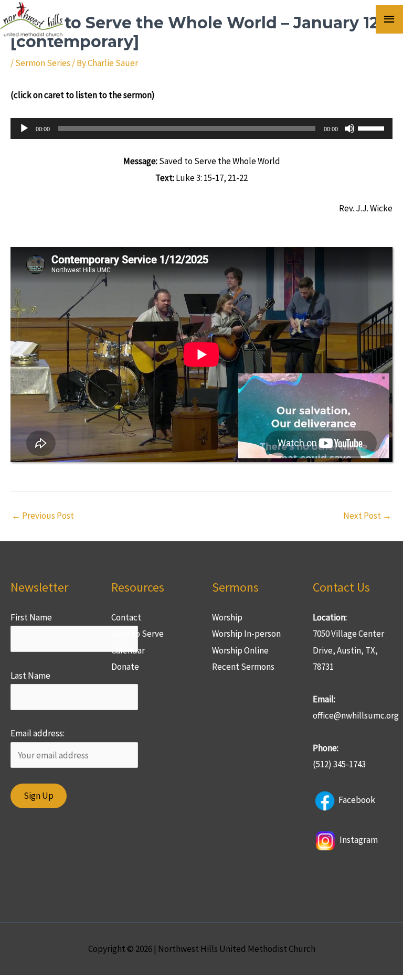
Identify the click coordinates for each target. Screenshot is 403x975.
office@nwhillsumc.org (356, 715)
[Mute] (349, 128)
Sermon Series (42, 63)
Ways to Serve (137, 633)
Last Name (30, 675)
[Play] (24, 128)
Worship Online (240, 650)
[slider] (372, 127)
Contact (126, 617)
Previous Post (43, 515)
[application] (201, 128)
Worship (227, 617)
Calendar (128, 650)
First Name (31, 617)
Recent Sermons (243, 666)
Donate (125, 666)
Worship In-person (246, 633)
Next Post (367, 515)
